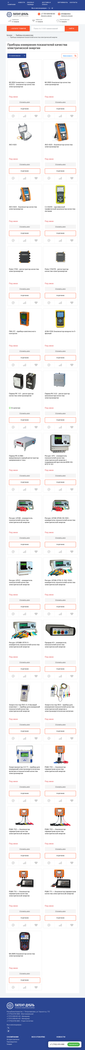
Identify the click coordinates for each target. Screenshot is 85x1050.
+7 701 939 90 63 (48, 14)
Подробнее (25, 109)
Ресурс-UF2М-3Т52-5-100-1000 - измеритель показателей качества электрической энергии (60, 582)
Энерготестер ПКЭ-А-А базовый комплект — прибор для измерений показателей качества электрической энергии (24, 708)
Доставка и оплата (46, 3)
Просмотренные (64, 20)
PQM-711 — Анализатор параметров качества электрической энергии (60, 892)
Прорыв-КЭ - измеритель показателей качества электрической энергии (55, 645)
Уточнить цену (24, 102)
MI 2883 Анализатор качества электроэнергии (58, 83)
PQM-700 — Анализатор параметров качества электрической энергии (55, 769)
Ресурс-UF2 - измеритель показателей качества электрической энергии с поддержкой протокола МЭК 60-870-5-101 (59, 460)
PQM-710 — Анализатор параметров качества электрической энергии (19, 893)
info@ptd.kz (65, 14)
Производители (12, 1042)
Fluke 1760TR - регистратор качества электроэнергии (56, 270)
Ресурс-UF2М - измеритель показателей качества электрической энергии (21, 520)
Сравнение (15, 20)
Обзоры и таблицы (30, 3)
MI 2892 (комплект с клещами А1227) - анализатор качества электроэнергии (22, 84)
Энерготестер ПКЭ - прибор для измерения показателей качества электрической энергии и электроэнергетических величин (59, 708)
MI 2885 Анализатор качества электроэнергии (22, 955)
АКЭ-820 (13, 145)
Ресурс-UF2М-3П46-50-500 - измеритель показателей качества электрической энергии (60, 520)
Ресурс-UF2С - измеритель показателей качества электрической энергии (20, 582)
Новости (21, 2)
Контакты (73, 2)
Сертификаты (63, 2)
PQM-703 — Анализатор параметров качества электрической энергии (55, 831)
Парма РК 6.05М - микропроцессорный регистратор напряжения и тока (24, 458)
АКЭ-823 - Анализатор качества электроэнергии (59, 146)
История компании (13, 1039)
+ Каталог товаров (18, 28)
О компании (11, 3)
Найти (71, 28)
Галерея (9, 1044)
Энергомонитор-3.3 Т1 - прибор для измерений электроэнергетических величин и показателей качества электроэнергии (24, 770)
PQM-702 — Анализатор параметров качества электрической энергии (19, 831)
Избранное (39, 20)
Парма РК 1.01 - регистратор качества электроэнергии (21, 395)
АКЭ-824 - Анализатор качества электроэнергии (23, 208)
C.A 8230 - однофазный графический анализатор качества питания (60, 209)
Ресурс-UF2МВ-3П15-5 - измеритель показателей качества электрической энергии (24, 645)
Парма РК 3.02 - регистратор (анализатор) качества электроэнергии (57, 396)
